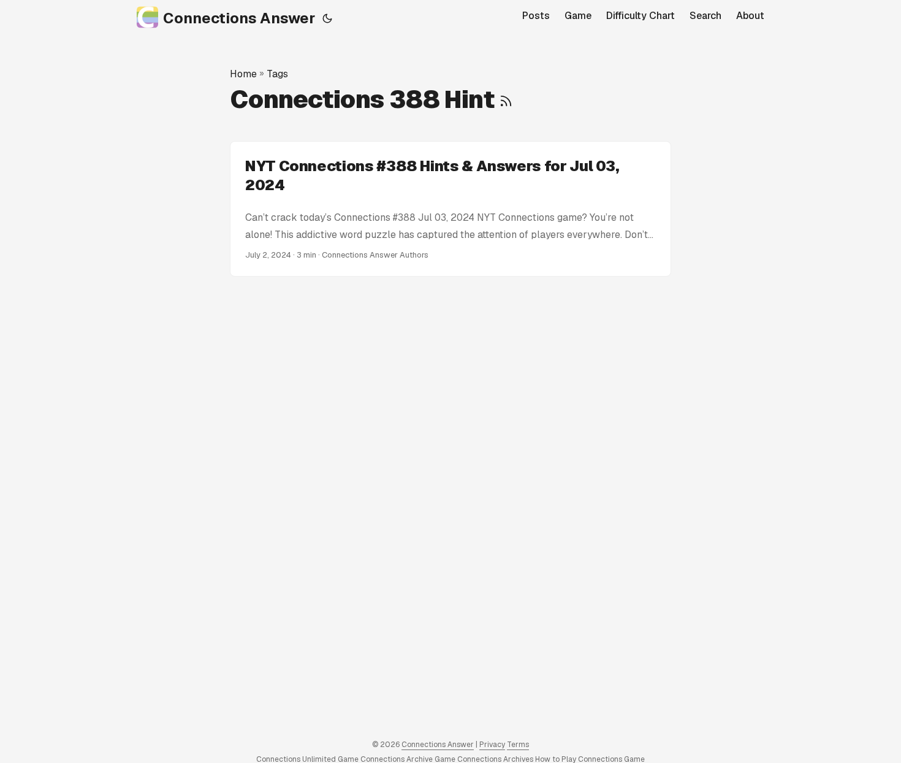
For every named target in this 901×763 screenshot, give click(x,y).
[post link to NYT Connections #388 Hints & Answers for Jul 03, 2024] (450, 209)
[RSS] (506, 99)
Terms (518, 745)
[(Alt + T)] (327, 18)
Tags (277, 73)
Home (243, 73)
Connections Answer (239, 18)
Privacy (492, 745)
